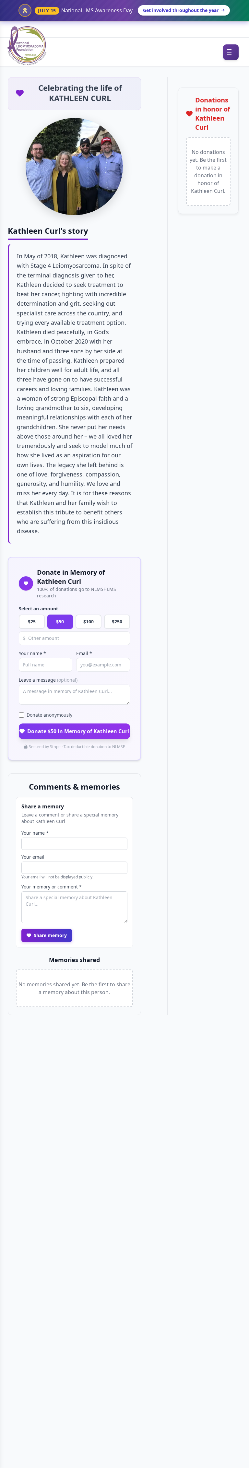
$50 (60, 621)
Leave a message (48, 680)
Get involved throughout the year (181, 10)
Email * (84, 653)
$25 (32, 621)
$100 (88, 621)
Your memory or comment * (51, 887)
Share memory (50, 935)
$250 (117, 621)
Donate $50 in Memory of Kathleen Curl (78, 731)
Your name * (32, 653)
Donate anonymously (49, 715)
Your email (32, 857)
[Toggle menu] (231, 52)
